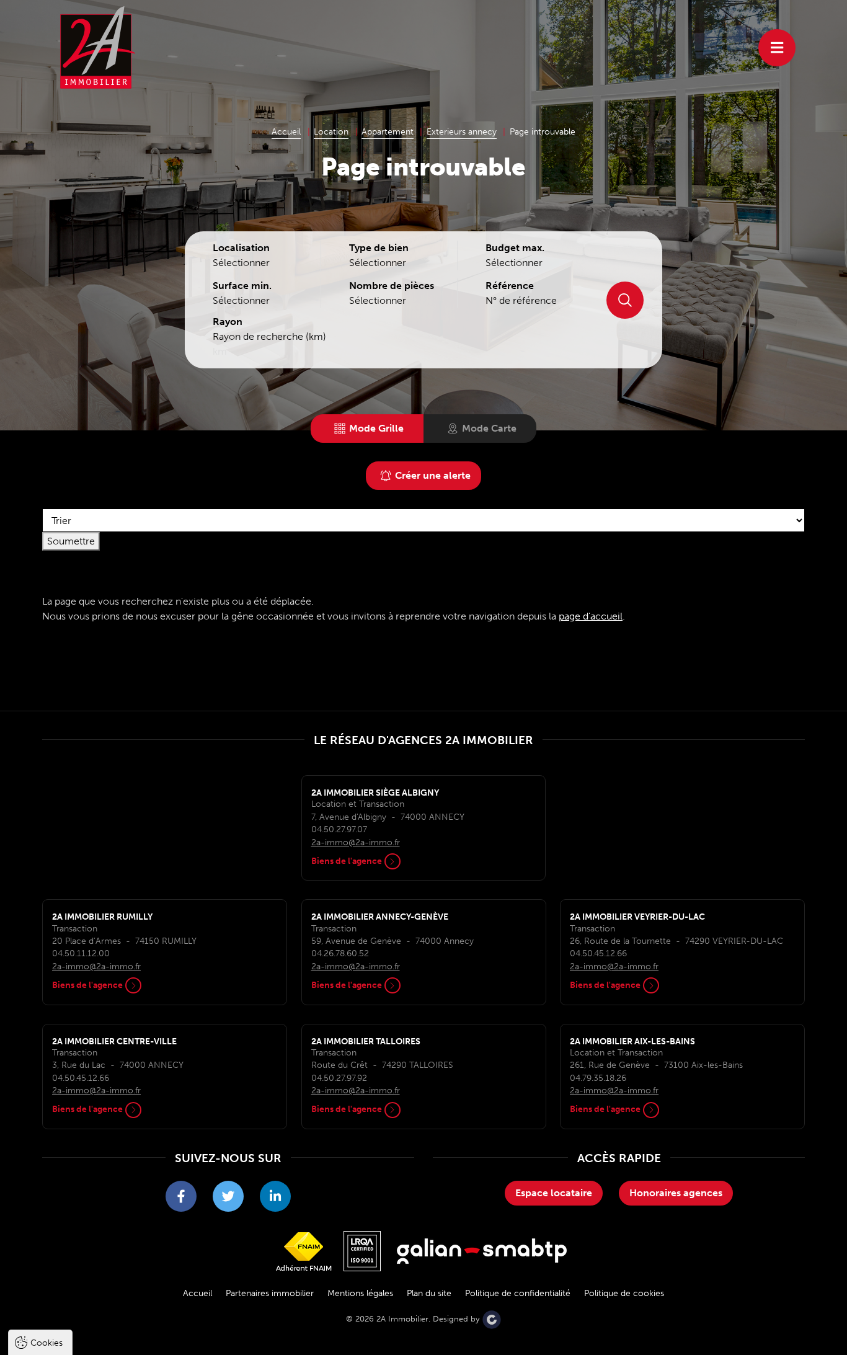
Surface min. (242, 285)
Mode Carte (489, 428)
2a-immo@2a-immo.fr (355, 842)
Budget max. (515, 248)
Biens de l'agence (346, 861)
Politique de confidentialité (517, 1293)
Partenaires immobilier (270, 1293)
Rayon (227, 321)
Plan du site (429, 1293)
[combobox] (262, 263)
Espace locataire (553, 1193)
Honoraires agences (675, 1193)
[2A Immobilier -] (97, 47)
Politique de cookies (624, 1293)
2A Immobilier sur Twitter (228, 1196)
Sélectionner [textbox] (377, 263)
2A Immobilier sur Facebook (181, 1196)
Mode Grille (376, 428)
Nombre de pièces (391, 285)
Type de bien (379, 248)
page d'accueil (591, 616)
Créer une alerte (433, 475)
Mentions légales (360, 1293)
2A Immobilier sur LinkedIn (275, 1196)
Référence (510, 285)
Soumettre (625, 300)
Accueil (197, 1293)
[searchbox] (262, 262)
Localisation (241, 248)
